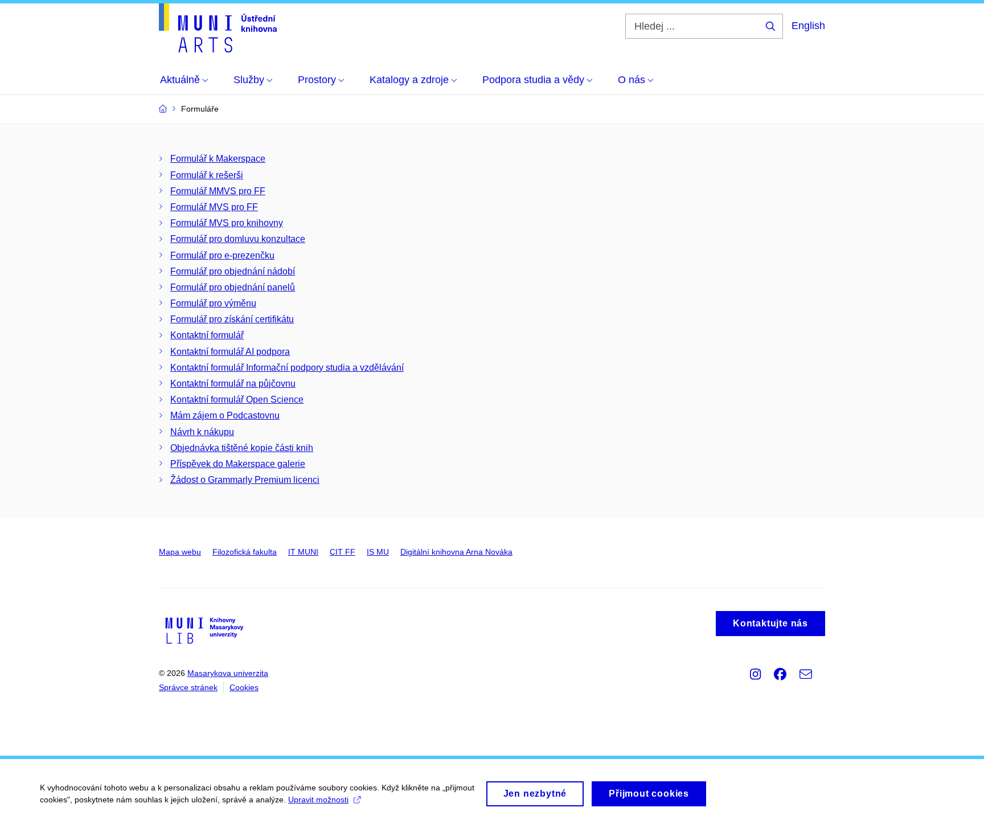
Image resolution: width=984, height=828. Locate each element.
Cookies (244, 687)
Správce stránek (188, 687)
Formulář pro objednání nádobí (232, 271)
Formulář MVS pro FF (214, 207)
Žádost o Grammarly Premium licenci (244, 480)
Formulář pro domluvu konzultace (237, 239)
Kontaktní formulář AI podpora (230, 351)
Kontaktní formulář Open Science (237, 399)
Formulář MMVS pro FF (217, 191)
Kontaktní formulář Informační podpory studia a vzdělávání (287, 367)
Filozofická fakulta (244, 551)
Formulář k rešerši (206, 175)
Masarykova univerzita (227, 673)
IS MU (378, 551)
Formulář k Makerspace (217, 158)
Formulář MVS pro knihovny (226, 223)
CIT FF (342, 551)
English (808, 25)
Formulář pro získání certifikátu (232, 319)
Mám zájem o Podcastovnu (225, 415)
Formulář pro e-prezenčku (222, 255)
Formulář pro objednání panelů (232, 287)
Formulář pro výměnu (213, 303)
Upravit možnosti (318, 799)
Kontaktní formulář (207, 335)
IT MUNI (303, 551)
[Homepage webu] (218, 27)
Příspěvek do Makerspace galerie (237, 464)
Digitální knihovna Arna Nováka (456, 551)
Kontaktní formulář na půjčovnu (233, 383)
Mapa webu (180, 551)
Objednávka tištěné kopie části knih (241, 448)
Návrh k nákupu (202, 432)
